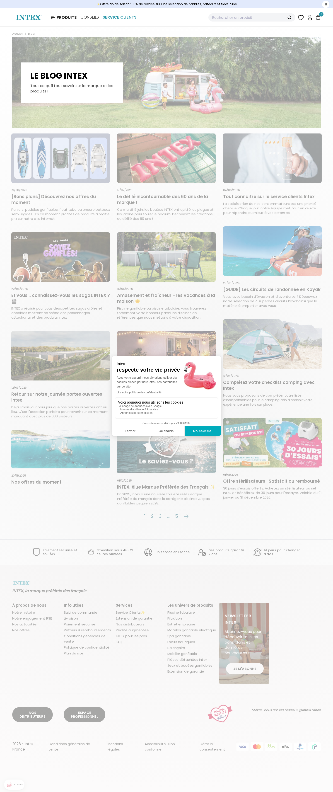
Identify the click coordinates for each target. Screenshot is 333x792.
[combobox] (251, 17)
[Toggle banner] (325, 4)
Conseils (89, 17)
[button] (309, 17)
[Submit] (290, 17)
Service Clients (120, 17)
